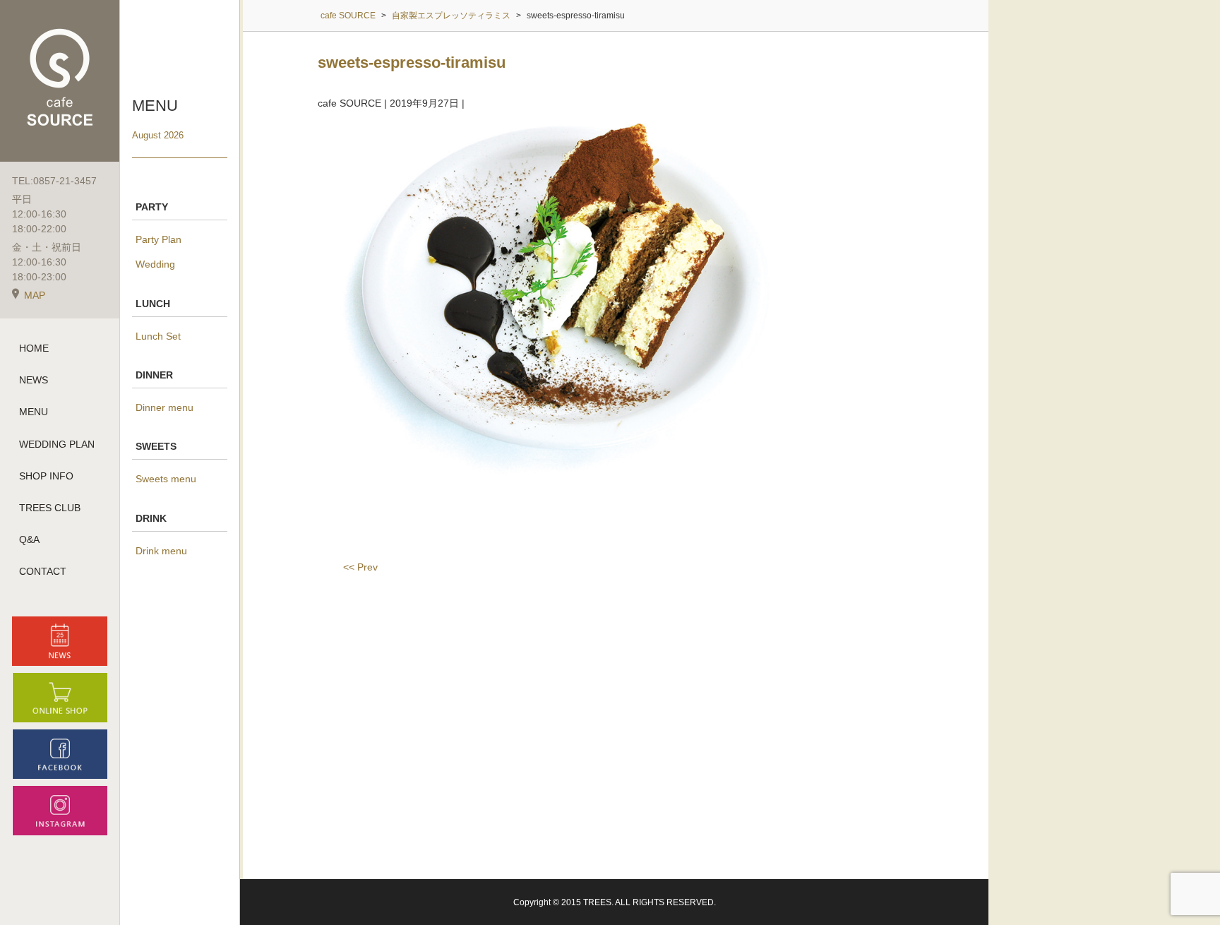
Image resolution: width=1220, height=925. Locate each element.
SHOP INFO (46, 476)
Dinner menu (164, 407)
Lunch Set (158, 336)
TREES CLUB (49, 507)
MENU (33, 411)
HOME (34, 348)
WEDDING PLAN (57, 444)
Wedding (155, 264)
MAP (34, 295)
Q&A (29, 539)
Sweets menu (166, 478)
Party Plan (158, 239)
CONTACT (42, 571)
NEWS (33, 380)
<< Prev (360, 567)
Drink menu (161, 550)
